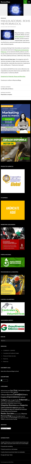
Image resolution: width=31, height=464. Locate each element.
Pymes (3, 411)
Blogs (15, 390)
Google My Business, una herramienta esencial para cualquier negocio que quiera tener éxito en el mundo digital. (15, 442)
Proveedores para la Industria (11, 409)
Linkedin (6, 401)
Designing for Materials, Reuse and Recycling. (13, 76)
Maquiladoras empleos (6, 93)
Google (13, 400)
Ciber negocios (14, 392)
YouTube (15, 419)
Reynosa (24, 413)
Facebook (22, 397)
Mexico (18, 405)
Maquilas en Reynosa (18, 403)
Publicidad (24, 409)
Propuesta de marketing (7, 446)
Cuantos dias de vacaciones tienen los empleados (13, 452)
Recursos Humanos (11, 411)
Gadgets (4, 400)
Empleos (4, 397)
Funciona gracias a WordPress (7, 462)
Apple (8, 390)
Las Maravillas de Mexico (7, 87)
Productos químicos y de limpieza (9, 449)
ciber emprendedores (5, 392)
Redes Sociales (7, 413)
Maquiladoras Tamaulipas (7, 403)
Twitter (3, 419)
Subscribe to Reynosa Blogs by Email (10, 371)
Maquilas (3, 18)
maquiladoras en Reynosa (14, 401)
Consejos (17, 394)
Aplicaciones (4, 390)
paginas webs (21, 407)
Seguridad (23, 416)
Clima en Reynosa (7, 394)
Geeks (9, 400)
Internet (23, 399)
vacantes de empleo (9, 419)
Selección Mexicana (5, 417)
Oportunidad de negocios (9, 407)
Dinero (25, 394)
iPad (28, 400)
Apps (11, 390)
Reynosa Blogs (5, 2)
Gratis (17, 400)
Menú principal (29, 2)
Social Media (14, 417)
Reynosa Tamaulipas (16, 416)
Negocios (24, 405)
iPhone (2, 401)
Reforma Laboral (17, 413)
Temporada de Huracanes (23, 417)
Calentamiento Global (24, 390)
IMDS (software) (19, 36)
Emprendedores (13, 397)
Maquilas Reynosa (8, 405)
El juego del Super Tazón (7, 455)
